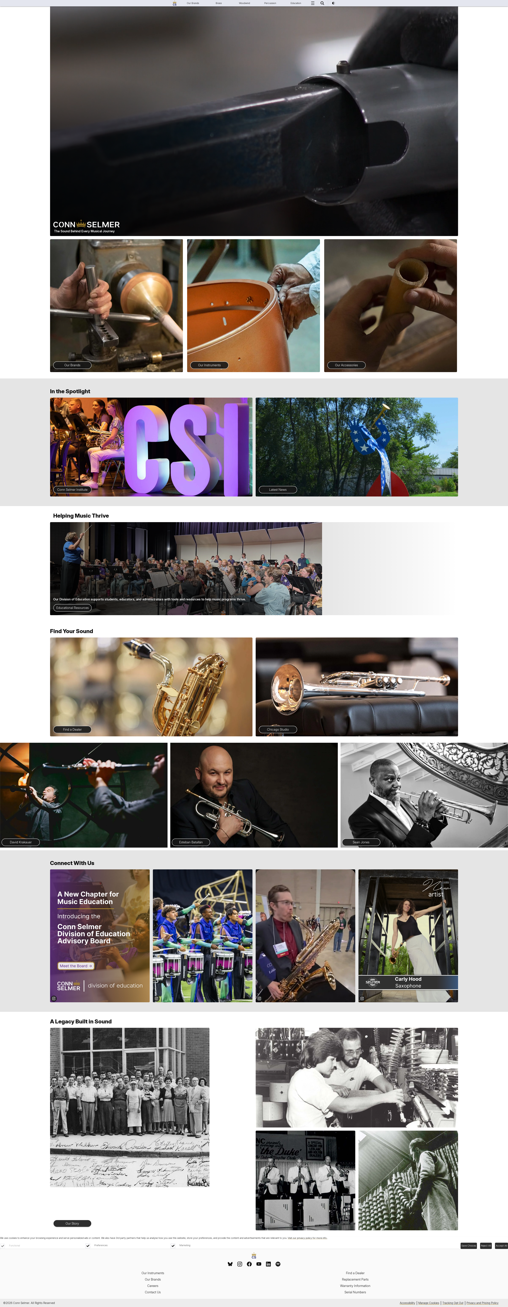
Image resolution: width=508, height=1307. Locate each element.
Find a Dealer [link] (355, 1273)
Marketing (184, 1245)
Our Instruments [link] (153, 1273)
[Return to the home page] (254, 1255)
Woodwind (244, 3)
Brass (219, 3)
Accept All (501, 1245)
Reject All (486, 1245)
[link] (230, 1264)
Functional (14, 1245)
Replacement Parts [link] (355, 1279)
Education (296, 3)
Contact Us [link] (153, 1292)
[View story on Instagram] (100, 935)
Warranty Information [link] (355, 1286)
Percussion (270, 3)
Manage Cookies (428, 1303)
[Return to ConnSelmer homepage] (174, 3)
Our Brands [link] (153, 1279)
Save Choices (468, 1245)
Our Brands (193, 3)
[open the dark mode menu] (333, 3)
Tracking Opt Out (452, 1303)
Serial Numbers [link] (355, 1292)
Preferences (101, 1245)
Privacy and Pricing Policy (482, 1303)
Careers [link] (152, 1286)
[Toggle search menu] (322, 3)
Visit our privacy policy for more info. (307, 1238)
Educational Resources (72, 608)
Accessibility (407, 1303)
